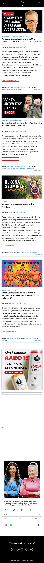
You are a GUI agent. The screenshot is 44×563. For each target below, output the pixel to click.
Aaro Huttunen (21, 47)
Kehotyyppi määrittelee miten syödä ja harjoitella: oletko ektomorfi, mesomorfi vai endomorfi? (20, 295)
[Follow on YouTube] (31, 549)
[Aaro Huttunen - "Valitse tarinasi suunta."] (22, 3)
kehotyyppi (35, 338)
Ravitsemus (18, 36)
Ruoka (20, 89)
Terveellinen (33, 252)
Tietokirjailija (30, 168)
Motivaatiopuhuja (7, 168)
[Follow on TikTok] (20, 549)
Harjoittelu (11, 290)
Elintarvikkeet (6, 89)
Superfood (23, 168)
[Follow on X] (24, 549)
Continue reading (10, 80)
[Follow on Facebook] (12, 549)
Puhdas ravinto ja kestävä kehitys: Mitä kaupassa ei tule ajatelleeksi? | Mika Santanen (21, 40)
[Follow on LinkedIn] (27, 549)
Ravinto (4, 201)
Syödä (27, 252)
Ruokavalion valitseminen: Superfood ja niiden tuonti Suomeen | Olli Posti (22, 124)
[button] (3, 3)
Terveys (25, 36)
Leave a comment (37, 89)
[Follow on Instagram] (16, 549)
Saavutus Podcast (8, 36)
